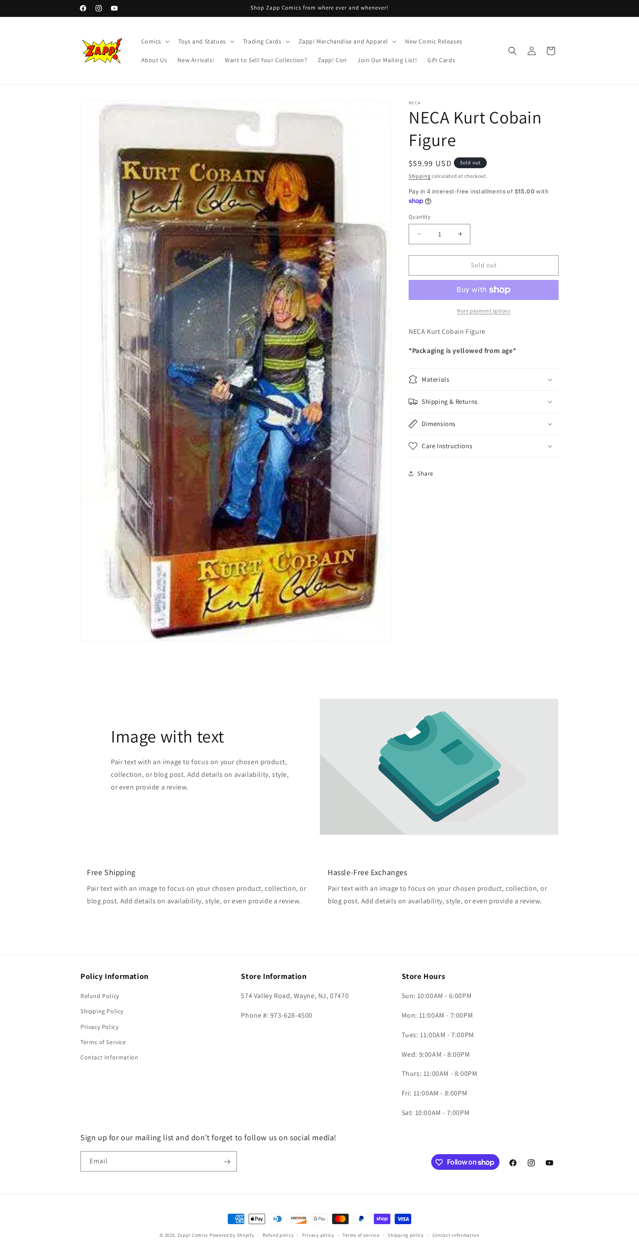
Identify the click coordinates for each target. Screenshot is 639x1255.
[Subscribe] (226, 1162)
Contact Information (109, 1057)
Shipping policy (406, 1235)
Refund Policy (99, 996)
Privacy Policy (99, 1027)
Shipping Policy (101, 1011)
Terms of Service (103, 1042)
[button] (154, 41)
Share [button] (425, 473)
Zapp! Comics (193, 1235)
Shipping (420, 176)
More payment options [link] (483, 310)
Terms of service (361, 1235)
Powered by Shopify (232, 1235)
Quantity (419, 216)
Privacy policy (318, 1235)
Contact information (456, 1235)
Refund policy (278, 1235)
